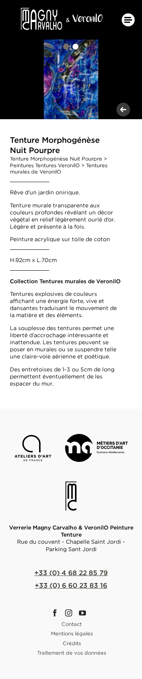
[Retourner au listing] (123, 109)
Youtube (85, 613)
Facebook (57, 613)
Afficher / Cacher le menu (128, 19)
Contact (72, 624)
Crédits (72, 643)
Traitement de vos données (71, 652)
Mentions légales (72, 633)
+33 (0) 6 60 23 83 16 (71, 585)
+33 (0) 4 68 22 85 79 (71, 572)
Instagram (71, 613)
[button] (66, 47)
